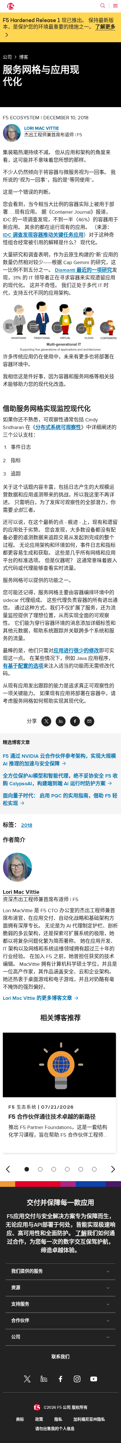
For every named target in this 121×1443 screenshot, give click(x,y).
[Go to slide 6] (94, 1169)
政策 (39, 1419)
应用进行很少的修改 (76, 651)
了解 (81, 1233)
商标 (20, 1419)
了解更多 (105, 27)
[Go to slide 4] (67, 1169)
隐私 (58, 1419)
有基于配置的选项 (23, 666)
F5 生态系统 (22, 1107)
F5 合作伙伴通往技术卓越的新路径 (52, 1116)
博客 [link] (23, 57)
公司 (7, 57)
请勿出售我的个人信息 (55, 1428)
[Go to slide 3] (53, 1169)
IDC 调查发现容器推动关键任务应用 (43, 235)
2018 (26, 825)
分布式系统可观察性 (58, 427)
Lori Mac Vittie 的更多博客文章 (37, 998)
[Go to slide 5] (81, 1169)
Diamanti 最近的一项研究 (83, 270)
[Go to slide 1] (26, 1169)
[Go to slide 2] (40, 1169)
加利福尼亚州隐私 (89, 1419)
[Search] (103, 6)
